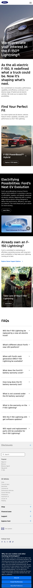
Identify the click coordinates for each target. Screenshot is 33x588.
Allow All (16, 577)
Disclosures (7, 445)
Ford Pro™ (4, 496)
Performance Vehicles (7, 490)
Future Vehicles (5, 492)
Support (4, 516)
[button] (14, 168)
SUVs (2, 482)
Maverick (4, 468)
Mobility (3, 500)
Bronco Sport (5, 466)
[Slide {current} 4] (19, 168)
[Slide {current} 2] (16, 168)
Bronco (3, 464)
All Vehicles (5, 479)
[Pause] (28, 228)
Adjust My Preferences (16, 585)
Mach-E (3, 462)
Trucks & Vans (5, 484)
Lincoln (3, 498)
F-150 (3, 470)
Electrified (4, 486)
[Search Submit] (3, 454)
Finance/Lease (6, 512)
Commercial (4, 488)
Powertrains (4, 494)
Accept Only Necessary (16, 581)
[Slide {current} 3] (18, 309)
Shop (3, 507)
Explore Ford (5, 521)
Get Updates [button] (8, 528)
